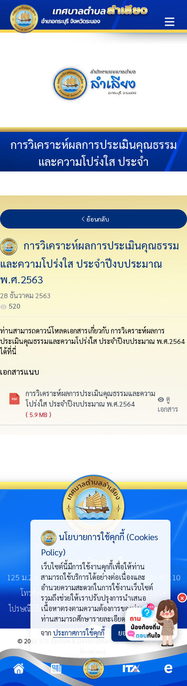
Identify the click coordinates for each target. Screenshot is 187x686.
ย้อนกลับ (98, 219)
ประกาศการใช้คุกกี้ (78, 632)
